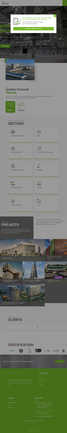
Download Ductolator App (33, 28)
